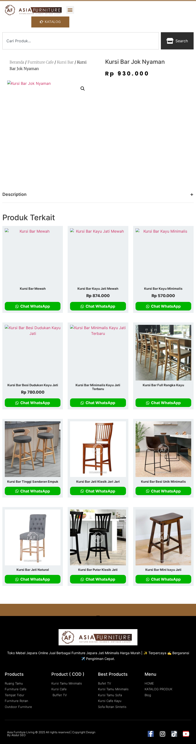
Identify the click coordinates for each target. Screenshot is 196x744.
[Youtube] (186, 734)
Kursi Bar (65, 62)
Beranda (17, 62)
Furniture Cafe (40, 62)
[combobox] (80, 40)
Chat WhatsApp (34, 306)
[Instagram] (162, 734)
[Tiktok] (174, 734)
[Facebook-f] (151, 734)
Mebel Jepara (26, 653)
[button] (70, 10)
